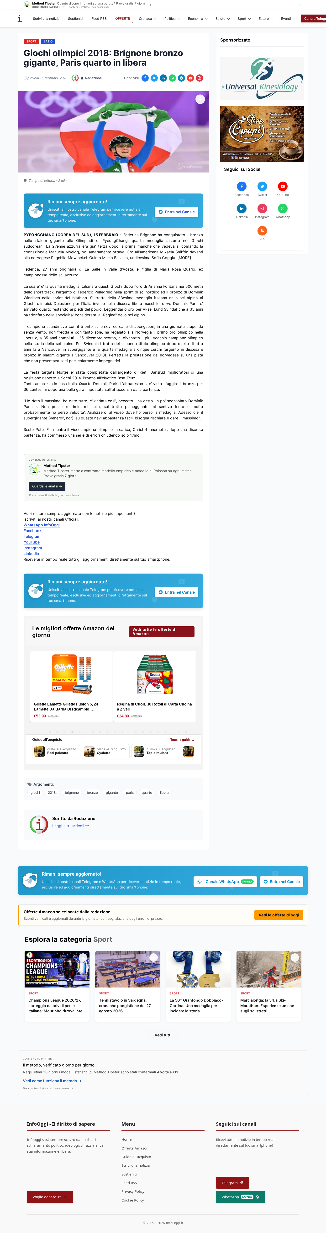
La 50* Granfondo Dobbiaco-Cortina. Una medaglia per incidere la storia (196, 1005)
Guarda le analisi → (47, 486)
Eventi (286, 18)
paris (130, 792)
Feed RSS (99, 18)
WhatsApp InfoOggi (42, 524)
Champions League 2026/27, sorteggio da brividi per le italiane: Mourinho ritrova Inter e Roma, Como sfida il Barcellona (56, 1006)
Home (126, 1139)
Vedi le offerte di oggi (279, 915)
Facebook (33, 530)
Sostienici (75, 18)
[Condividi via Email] (190, 78)
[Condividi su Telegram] (181, 78)
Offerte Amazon (134, 1148)
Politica (170, 18)
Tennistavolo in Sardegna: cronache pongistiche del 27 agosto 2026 (125, 1005)
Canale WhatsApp (229, 881)
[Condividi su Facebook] (145, 78)
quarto (147, 792)
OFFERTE (122, 18)
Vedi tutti (163, 1035)
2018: (52, 792)
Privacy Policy (132, 1191)
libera (164, 792)
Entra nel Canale (180, 211)
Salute (220, 18)
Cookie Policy (132, 1200)
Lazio (48, 41)
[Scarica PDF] (199, 78)
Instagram (33, 547)
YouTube (32, 542)
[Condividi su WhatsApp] (172, 78)
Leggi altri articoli (68, 825)
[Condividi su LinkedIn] (163, 78)
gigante (112, 792)
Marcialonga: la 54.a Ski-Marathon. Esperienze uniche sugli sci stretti (267, 1005)
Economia (195, 18)
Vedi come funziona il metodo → (52, 1080)
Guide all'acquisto (136, 1156)
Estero (264, 18)
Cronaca (145, 18)
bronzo (92, 792)
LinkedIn (31, 553)
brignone (72, 792)
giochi (35, 792)
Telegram (32, 536)
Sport (242, 18)
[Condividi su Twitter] (154, 78)
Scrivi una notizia (46, 18)
